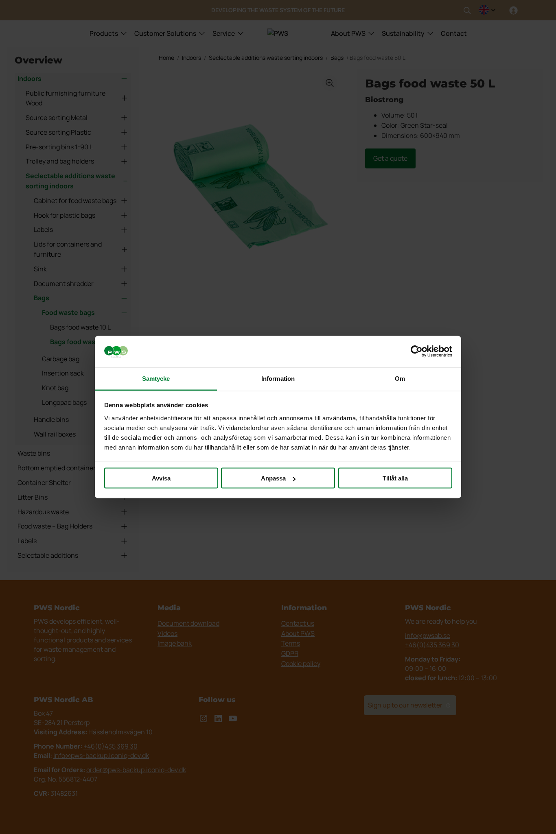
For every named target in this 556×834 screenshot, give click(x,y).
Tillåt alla (395, 478)
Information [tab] (278, 378)
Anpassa (273, 478)
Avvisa (161, 478)
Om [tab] (400, 378)
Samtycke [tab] (156, 378)
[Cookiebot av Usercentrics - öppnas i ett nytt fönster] (416, 351)
